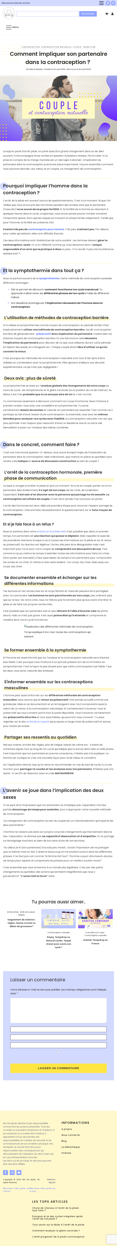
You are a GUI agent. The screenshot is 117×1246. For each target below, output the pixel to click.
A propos (67, 1129)
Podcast (66, 1153)
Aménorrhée (12, 912)
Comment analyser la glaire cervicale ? (56, 1231)
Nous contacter (71, 1135)
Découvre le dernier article (16, 3)
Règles (21, 915)
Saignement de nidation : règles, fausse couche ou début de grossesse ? (21, 923)
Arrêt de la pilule (27, 912)
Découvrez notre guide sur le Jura (42, 1189)
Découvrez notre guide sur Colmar (16, 1189)
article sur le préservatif (51, 531)
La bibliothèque (71, 1147)
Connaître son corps (94, 932)
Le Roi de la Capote (37, 721)
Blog (64, 1141)
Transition (89, 47)
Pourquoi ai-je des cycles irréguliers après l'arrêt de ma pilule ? (57, 1217)
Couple (77, 47)
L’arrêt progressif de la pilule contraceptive (58, 1237)
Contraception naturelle (56, 47)
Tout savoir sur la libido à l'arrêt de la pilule (58, 1225)
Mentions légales (51, 1181)
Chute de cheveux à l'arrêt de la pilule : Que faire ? (56, 1209)
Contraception (31, 47)
